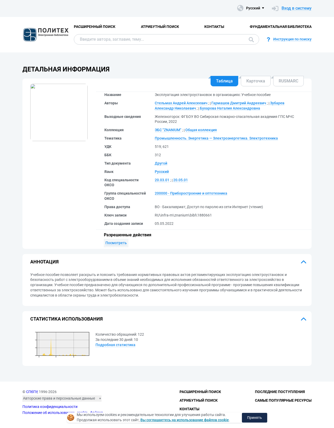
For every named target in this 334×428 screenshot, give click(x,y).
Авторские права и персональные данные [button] (59, 398)
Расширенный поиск (94, 27)
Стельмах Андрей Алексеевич (181, 103)
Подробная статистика (115, 345)
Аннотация (44, 261)
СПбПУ (31, 392)
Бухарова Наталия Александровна (230, 108)
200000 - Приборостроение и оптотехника (191, 193)
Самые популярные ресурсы (283, 400)
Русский (162, 172)
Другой (161, 163)
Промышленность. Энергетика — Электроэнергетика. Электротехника (216, 138)
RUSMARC (288, 81)
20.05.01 (180, 180)
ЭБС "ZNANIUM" (168, 130)
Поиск (250, 39)
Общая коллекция (201, 130)
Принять (254, 417)
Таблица (224, 81)
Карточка (255, 81)
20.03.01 (162, 180)
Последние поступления (280, 392)
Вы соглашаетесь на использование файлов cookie (184, 420)
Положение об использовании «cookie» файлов (62, 413)
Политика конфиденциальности (49, 407)
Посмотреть (116, 243)
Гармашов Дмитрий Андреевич (238, 103)
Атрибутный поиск (160, 27)
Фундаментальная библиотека (281, 27)
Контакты (214, 27)
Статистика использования (66, 319)
